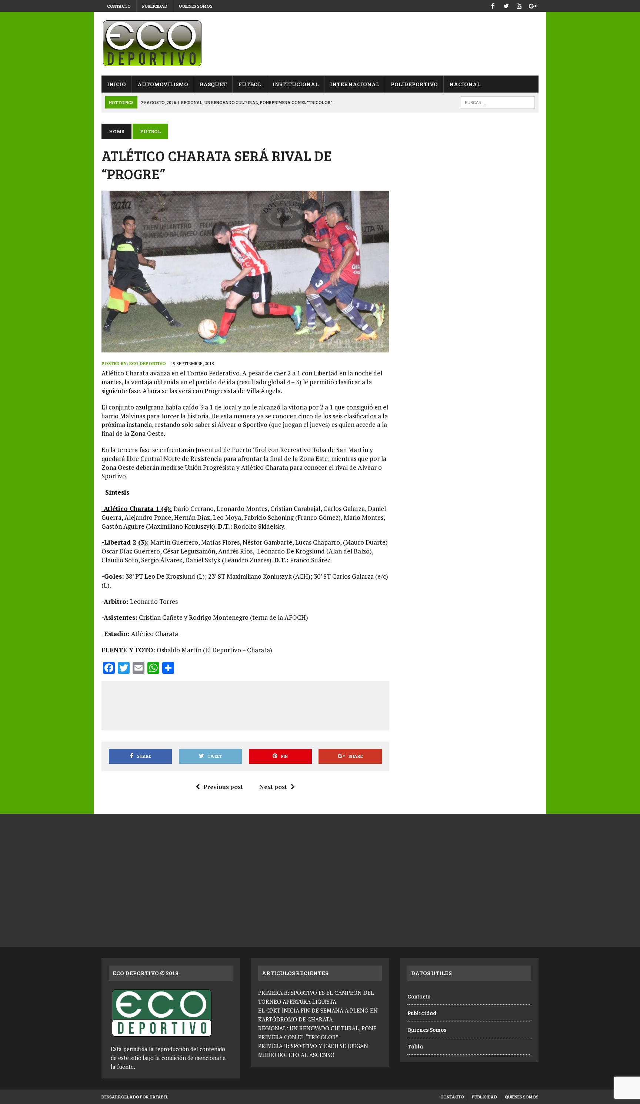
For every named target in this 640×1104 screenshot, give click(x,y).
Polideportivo (414, 84)
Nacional (464, 84)
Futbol (249, 84)
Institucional (296, 84)
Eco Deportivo (147, 363)
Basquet (213, 84)
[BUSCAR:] (498, 102)
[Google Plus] (533, 5)
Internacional (354, 84)
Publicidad (154, 6)
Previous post (223, 787)
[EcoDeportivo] (320, 43)
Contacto (119, 6)
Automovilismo (162, 84)
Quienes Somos (196, 6)
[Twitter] (506, 5)
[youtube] (519, 5)
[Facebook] (493, 5)
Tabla (415, 1046)
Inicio (116, 84)
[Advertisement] (245, 704)
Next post (273, 787)
